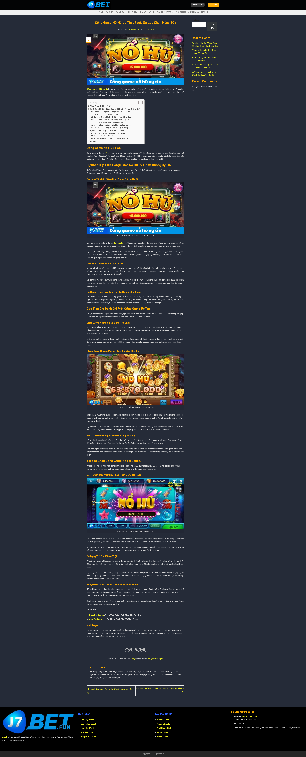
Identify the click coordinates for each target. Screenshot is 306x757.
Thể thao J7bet (164, 728)
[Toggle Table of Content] (139, 103)
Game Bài (120, 12)
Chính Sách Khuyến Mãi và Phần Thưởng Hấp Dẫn (112, 125)
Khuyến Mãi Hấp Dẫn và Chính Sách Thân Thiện (112, 138)
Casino (109, 12)
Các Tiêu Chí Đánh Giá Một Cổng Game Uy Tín (109, 120)
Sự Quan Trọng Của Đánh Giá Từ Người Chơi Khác (113, 117)
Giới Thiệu (181, 12)
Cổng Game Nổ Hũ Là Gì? (100, 106)
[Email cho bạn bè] (136, 650)
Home (100, 12)
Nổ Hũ (152, 12)
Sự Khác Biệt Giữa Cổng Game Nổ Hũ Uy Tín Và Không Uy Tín (116, 109)
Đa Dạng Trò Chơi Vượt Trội (104, 136)
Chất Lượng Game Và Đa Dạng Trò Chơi (108, 122)
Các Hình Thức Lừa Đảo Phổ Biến (106, 114)
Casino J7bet (163, 720)
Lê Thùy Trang (148, 30)
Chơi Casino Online (97, 619)
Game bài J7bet (164, 724)
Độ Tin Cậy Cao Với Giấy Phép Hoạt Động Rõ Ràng (112, 133)
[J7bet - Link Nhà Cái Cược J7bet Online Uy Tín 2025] (99, 5)
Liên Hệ (204, 12)
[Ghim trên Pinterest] (140, 650)
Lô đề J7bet (162, 732)
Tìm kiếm (195, 20)
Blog (135, 19)
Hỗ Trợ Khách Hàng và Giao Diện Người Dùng (111, 128)
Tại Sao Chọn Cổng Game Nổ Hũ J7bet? (107, 130)
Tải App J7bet (164, 12)
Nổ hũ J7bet (118, 243)
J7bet (106, 153)
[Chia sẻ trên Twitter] (131, 650)
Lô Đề (143, 12)
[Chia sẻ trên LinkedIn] (144, 650)
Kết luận (93, 141)
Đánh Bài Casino (96, 615)
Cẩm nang (193, 12)
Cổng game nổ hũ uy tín (97, 89)
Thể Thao (133, 12)
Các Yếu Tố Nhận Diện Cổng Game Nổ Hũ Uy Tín (112, 112)
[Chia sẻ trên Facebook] (127, 650)
